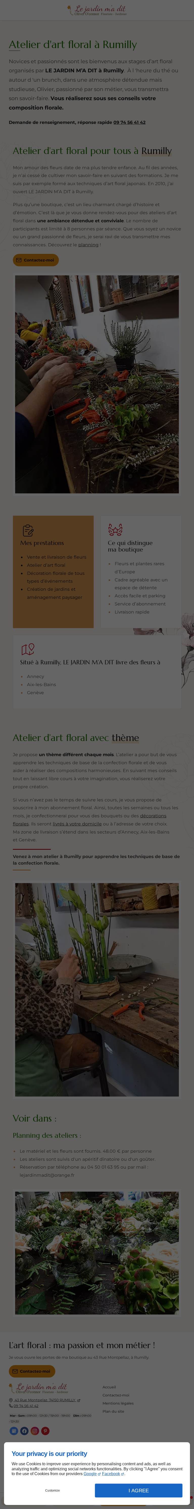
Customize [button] (52, 1490)
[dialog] (97, 1473)
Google (90, 1474)
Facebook (111, 1474)
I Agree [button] (139, 1490)
